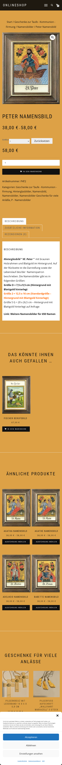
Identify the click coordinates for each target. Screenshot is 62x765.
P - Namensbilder (21, 200)
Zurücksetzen (42, 141)
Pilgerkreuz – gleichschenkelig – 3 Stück (49, 704)
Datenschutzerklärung (34, 761)
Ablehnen (31, 745)
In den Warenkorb (32, 172)
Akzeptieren (31, 737)
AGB (43, 761)
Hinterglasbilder (22, 191)
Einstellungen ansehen (31, 753)
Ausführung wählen (15, 542)
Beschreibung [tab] (14, 221)
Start (9, 22)
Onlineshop (15, 5)
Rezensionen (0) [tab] (16, 234)
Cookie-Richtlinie (22, 761)
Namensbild (39, 191)
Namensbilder (25, 26)
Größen (5, 140)
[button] (57, 715)
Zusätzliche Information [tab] (22, 227)
